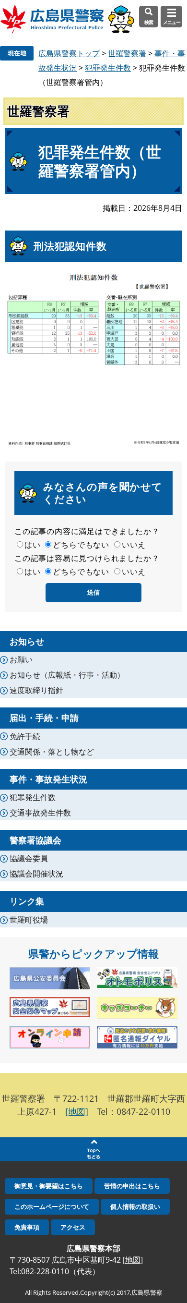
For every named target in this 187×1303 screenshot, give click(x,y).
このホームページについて (51, 1206)
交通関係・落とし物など (52, 751)
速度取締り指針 (36, 690)
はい (32, 544)
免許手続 (25, 736)
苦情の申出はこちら (132, 1185)
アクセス (72, 1227)
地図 (132, 1259)
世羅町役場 (29, 919)
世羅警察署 (127, 53)
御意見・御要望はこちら (48, 1185)
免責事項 (26, 1227)
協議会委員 (29, 858)
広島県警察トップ (69, 53)
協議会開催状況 (36, 873)
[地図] (76, 1111)
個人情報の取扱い (135, 1206)
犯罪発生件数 (108, 67)
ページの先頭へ (93, 1149)
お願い (21, 659)
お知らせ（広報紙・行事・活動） (67, 675)
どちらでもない (81, 544)
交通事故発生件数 (40, 812)
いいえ (134, 544)
